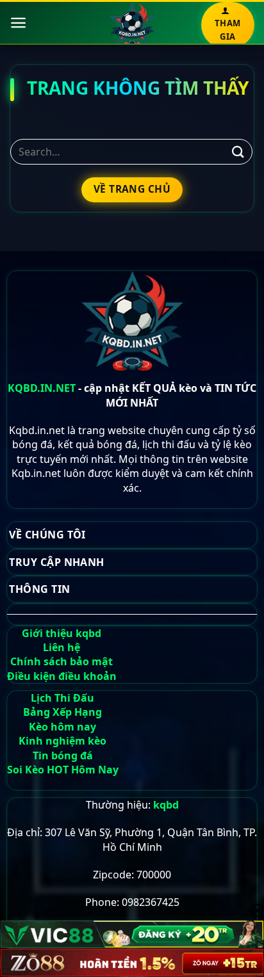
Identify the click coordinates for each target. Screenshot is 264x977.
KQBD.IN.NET (42, 388)
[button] (18, 23)
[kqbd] (132, 24)
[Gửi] (238, 151)
